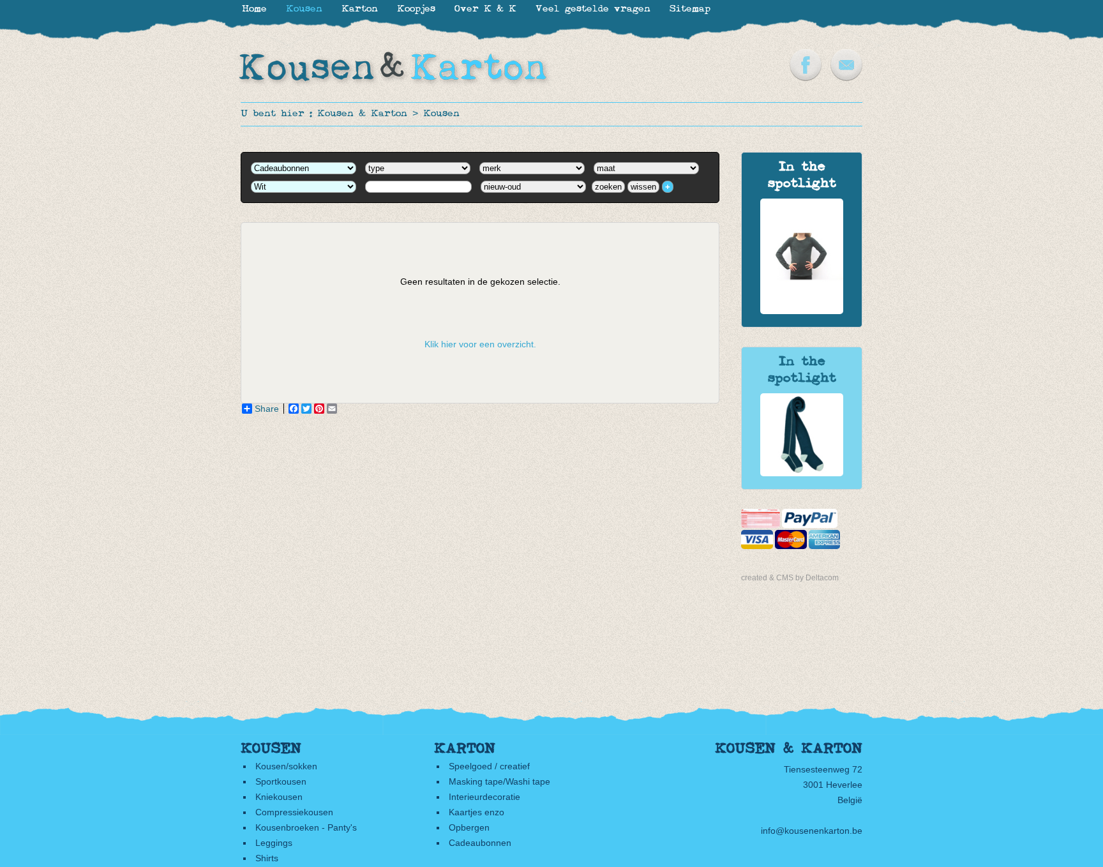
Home (254, 9)
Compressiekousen (294, 812)
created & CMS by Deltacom (790, 577)
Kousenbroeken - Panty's (306, 827)
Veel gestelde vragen (593, 9)
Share (267, 408)
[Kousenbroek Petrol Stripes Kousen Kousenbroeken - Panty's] (801, 473)
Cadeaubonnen (480, 843)
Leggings (273, 843)
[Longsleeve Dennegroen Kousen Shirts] (801, 311)
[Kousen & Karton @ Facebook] (806, 78)
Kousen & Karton (362, 114)
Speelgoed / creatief (489, 766)
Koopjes (416, 9)
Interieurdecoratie (484, 797)
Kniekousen (279, 797)
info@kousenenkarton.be (811, 831)
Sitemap (690, 9)
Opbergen (469, 827)
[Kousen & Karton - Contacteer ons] (846, 78)
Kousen (441, 114)
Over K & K (485, 9)
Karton (359, 9)
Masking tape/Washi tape (499, 781)
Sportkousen (280, 781)
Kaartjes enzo (476, 812)
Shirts (266, 858)
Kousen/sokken (286, 766)
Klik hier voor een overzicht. (480, 344)
